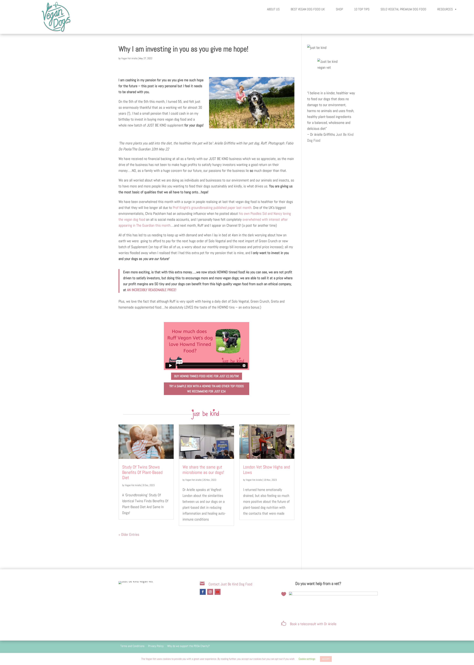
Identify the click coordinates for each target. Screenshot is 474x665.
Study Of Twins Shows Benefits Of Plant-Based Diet (142, 472)
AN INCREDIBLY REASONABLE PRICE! (151, 289)
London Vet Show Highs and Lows (266, 469)
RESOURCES (445, 9)
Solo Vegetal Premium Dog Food (403, 9)
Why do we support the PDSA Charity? (188, 646)
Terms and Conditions (132, 646)
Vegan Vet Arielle (129, 58)
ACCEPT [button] (326, 659)
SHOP (339, 9)
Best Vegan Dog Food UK (308, 9)
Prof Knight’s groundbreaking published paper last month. (212, 207)
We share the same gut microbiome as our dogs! (203, 469)
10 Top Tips (361, 9)
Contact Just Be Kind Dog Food (230, 584)
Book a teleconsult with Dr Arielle (313, 623)
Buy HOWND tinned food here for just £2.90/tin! (206, 376)
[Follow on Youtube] (218, 592)
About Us (273, 9)
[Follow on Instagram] (210, 592)
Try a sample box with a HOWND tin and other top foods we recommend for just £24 (206, 389)
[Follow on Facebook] (203, 592)
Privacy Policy (155, 646)
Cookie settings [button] (307, 659)
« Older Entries (128, 534)
